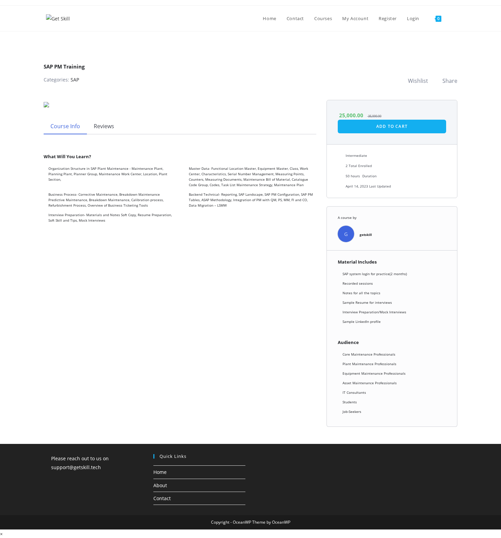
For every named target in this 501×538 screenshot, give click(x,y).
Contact (162, 498)
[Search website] (453, 18)
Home (160, 472)
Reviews (104, 126)
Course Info (65, 126)
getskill (366, 234)
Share (449, 81)
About (160, 485)
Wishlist (418, 81)
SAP (75, 79)
